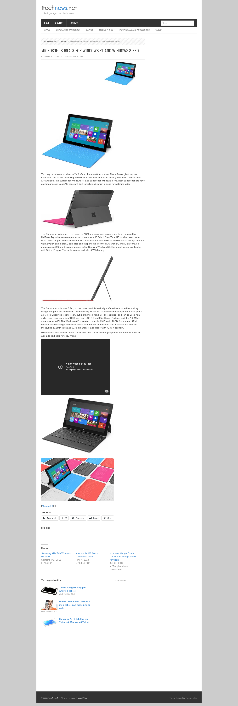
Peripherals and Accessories (134, 30)
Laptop (89, 30)
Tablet (158, 30)
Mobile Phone (104, 30)
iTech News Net (50, 41)
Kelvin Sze (49, 56)
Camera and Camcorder (68, 30)
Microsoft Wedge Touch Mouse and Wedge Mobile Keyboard (123, 556)
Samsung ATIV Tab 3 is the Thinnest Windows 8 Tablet (74, 620)
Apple (47, 30)
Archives (73, 23)
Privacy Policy (81, 698)
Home (46, 23)
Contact (59, 23)
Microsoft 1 (47, 506)
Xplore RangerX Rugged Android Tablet (72, 589)
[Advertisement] (138, 9)
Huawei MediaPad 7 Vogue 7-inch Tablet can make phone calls (75, 604)
